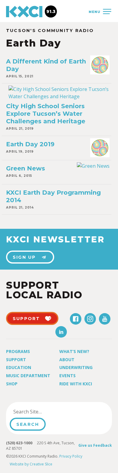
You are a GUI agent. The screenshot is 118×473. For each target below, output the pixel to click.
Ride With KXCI (75, 384)
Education (18, 367)
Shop (12, 384)
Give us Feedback (95, 445)
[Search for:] (40, 411)
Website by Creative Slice (31, 464)
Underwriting (76, 367)
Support (16, 359)
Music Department (28, 375)
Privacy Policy (70, 456)
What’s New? (74, 351)
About (66, 359)
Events (67, 375)
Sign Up (24, 257)
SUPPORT (26, 318)
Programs (18, 351)
